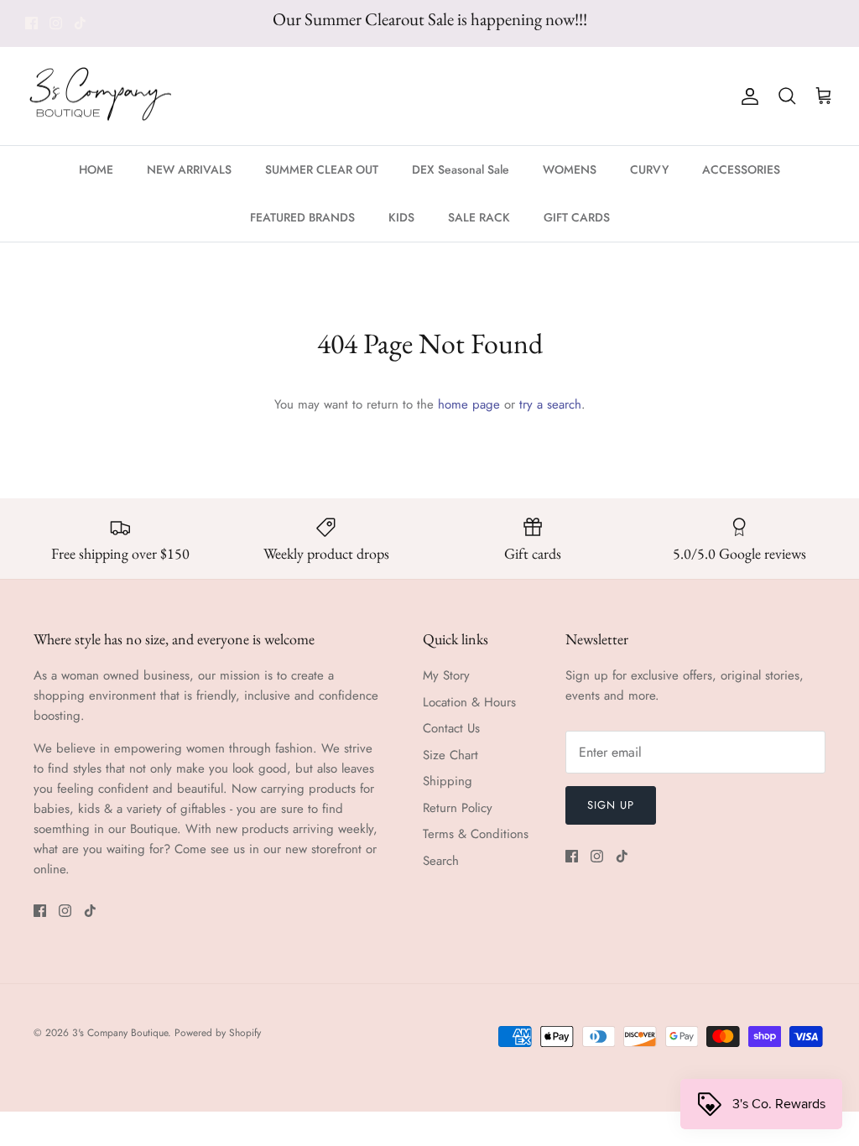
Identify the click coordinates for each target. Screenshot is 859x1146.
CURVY (649, 169)
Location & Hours (469, 702)
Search (441, 861)
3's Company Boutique (120, 1032)
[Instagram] (55, 23)
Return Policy (457, 808)
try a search (550, 404)
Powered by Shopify (217, 1032)
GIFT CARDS (577, 217)
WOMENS (569, 169)
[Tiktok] (80, 23)
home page (469, 404)
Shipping (447, 781)
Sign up (610, 805)
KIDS (401, 217)
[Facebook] (31, 23)
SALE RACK (479, 217)
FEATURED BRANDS (302, 217)
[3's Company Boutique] (100, 96)
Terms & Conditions (475, 834)
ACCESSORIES (741, 169)
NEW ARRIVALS (189, 169)
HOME (96, 169)
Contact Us (451, 728)
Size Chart (450, 755)
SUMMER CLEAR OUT (321, 169)
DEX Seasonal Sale (460, 169)
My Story (446, 675)
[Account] (746, 96)
